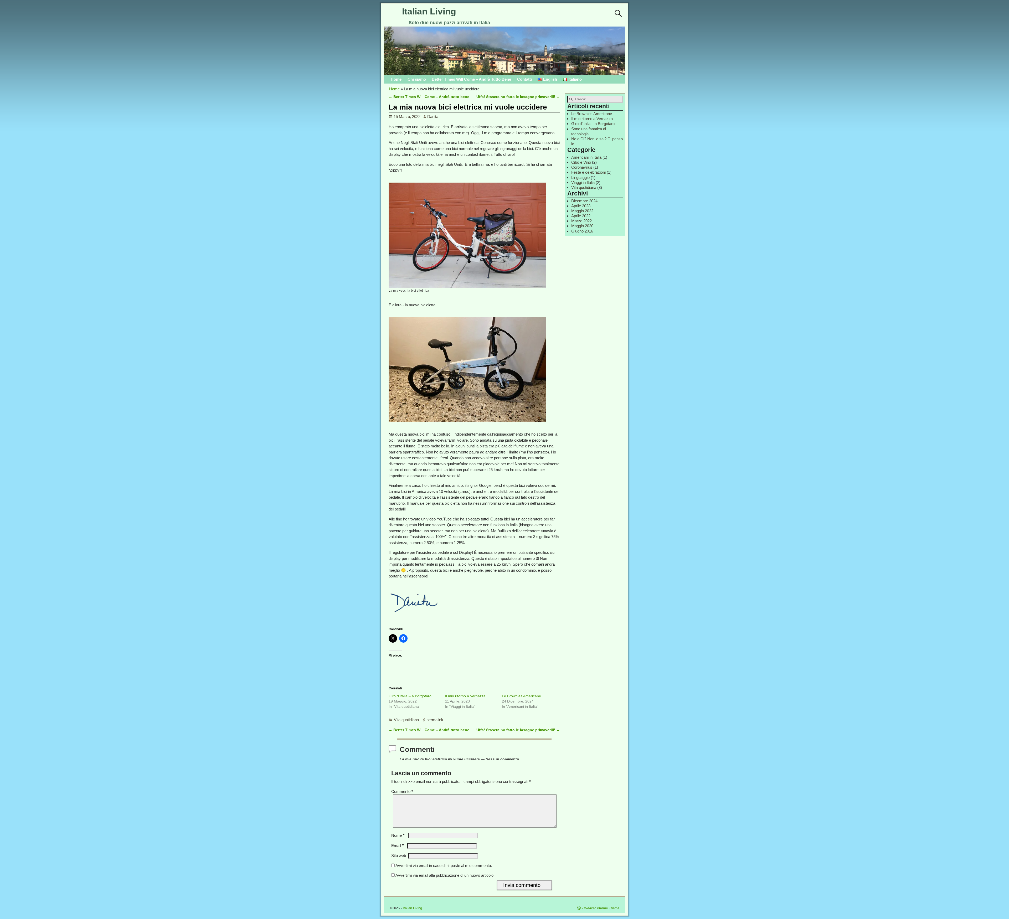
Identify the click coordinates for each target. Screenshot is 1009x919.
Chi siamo (417, 79)
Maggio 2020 (582, 226)
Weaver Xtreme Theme (601, 908)
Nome (398, 835)
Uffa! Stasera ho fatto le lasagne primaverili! (518, 97)
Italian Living (429, 11)
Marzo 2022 (581, 221)
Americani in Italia (586, 157)
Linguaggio (580, 177)
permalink (434, 719)
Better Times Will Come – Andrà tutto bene (429, 97)
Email (397, 845)
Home (396, 79)
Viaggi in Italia (583, 182)
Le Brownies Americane (521, 696)
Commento (402, 791)
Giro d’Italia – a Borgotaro (410, 696)
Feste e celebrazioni (588, 172)
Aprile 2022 (580, 216)
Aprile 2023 (580, 206)
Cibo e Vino (581, 162)
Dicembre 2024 (584, 201)
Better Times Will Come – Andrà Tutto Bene (471, 79)
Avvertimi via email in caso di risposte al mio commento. (443, 865)
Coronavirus (581, 167)
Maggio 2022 (582, 211)
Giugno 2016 (582, 231)
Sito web (398, 855)
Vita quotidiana (406, 719)
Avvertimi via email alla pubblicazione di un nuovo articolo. (445, 875)
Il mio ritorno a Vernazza (465, 696)
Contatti (524, 79)
